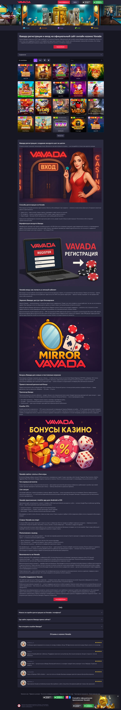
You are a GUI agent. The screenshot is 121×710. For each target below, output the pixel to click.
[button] (2, 15)
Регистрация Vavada (60, 599)
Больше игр (60, 135)
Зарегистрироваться (64, 2)
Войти (75, 2)
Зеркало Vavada (60, 46)
